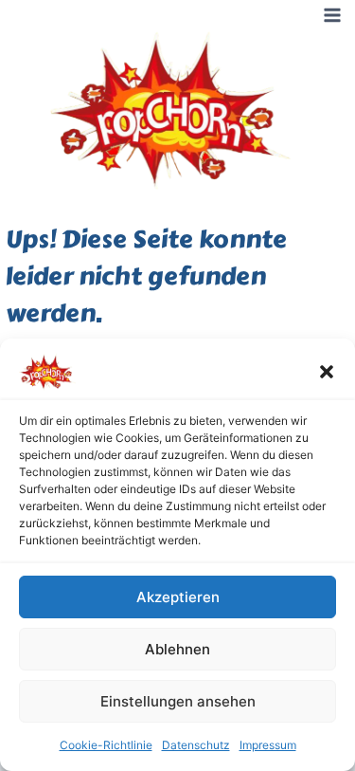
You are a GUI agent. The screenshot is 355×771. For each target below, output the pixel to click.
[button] (326, 371)
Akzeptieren (178, 597)
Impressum (268, 745)
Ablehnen (177, 649)
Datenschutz (196, 745)
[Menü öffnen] (331, 14)
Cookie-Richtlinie (106, 745)
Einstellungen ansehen (178, 701)
